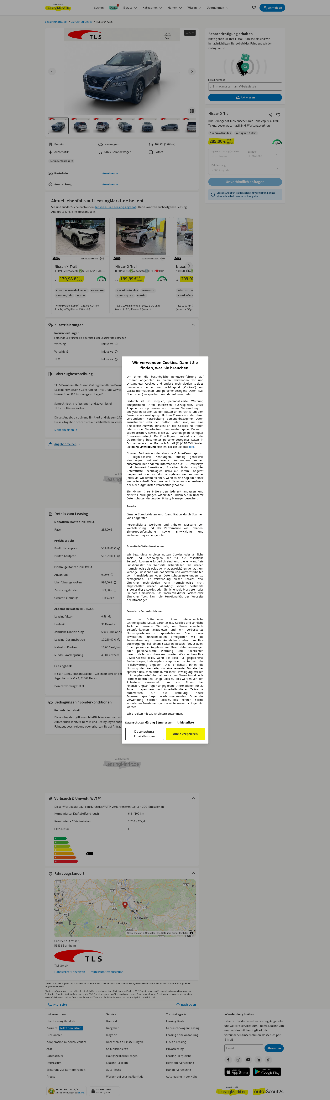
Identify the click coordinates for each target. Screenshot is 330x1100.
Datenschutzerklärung (140, 722)
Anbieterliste (185, 722)
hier (191, 447)
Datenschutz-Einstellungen (144, 733)
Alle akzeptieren (185, 734)
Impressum (165, 722)
